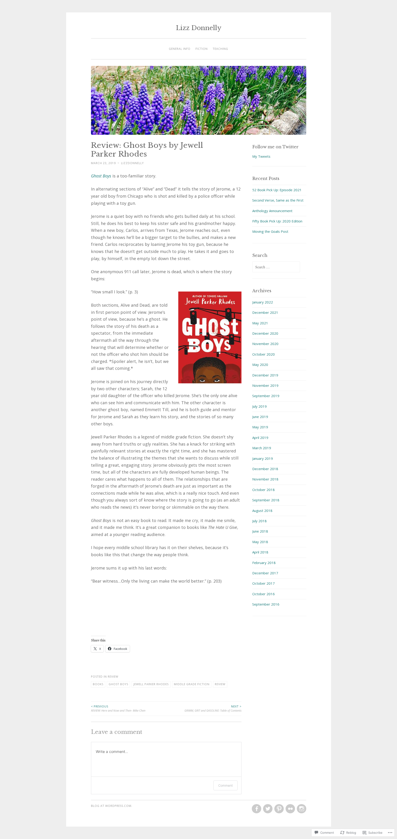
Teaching (220, 49)
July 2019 (259, 406)
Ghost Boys (101, 176)
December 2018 (265, 468)
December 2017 (265, 573)
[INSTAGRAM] (301, 809)
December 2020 (265, 333)
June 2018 (260, 531)
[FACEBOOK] (256, 809)
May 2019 (260, 427)
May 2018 (260, 541)
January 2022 (262, 302)
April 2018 (260, 552)
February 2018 (264, 562)
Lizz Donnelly (198, 28)
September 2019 (265, 395)
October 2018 (263, 489)
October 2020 (263, 354)
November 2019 (265, 385)
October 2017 (263, 583)
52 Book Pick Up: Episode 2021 (277, 190)
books (98, 684)
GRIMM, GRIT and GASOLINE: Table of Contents (212, 708)
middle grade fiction (192, 684)
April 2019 (260, 437)
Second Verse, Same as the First (277, 200)
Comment (225, 785)
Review (113, 677)
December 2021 (265, 312)
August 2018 (262, 510)
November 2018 (265, 479)
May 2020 (260, 364)
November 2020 (265, 343)
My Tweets (261, 156)
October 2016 (263, 594)
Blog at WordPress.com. (111, 806)
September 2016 (265, 604)
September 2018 (265, 500)
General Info (179, 49)
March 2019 (261, 448)
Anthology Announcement (272, 210)
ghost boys (118, 684)
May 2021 (260, 323)
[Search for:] (276, 267)
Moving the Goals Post (270, 231)
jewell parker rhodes (151, 684)
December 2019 (265, 375)
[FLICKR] (290, 809)
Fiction (202, 49)
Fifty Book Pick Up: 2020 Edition (277, 221)
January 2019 (262, 458)
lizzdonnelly (132, 163)
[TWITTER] (267, 809)
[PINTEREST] (278, 809)
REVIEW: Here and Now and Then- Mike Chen (118, 708)
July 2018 (259, 521)
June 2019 (260, 416)
